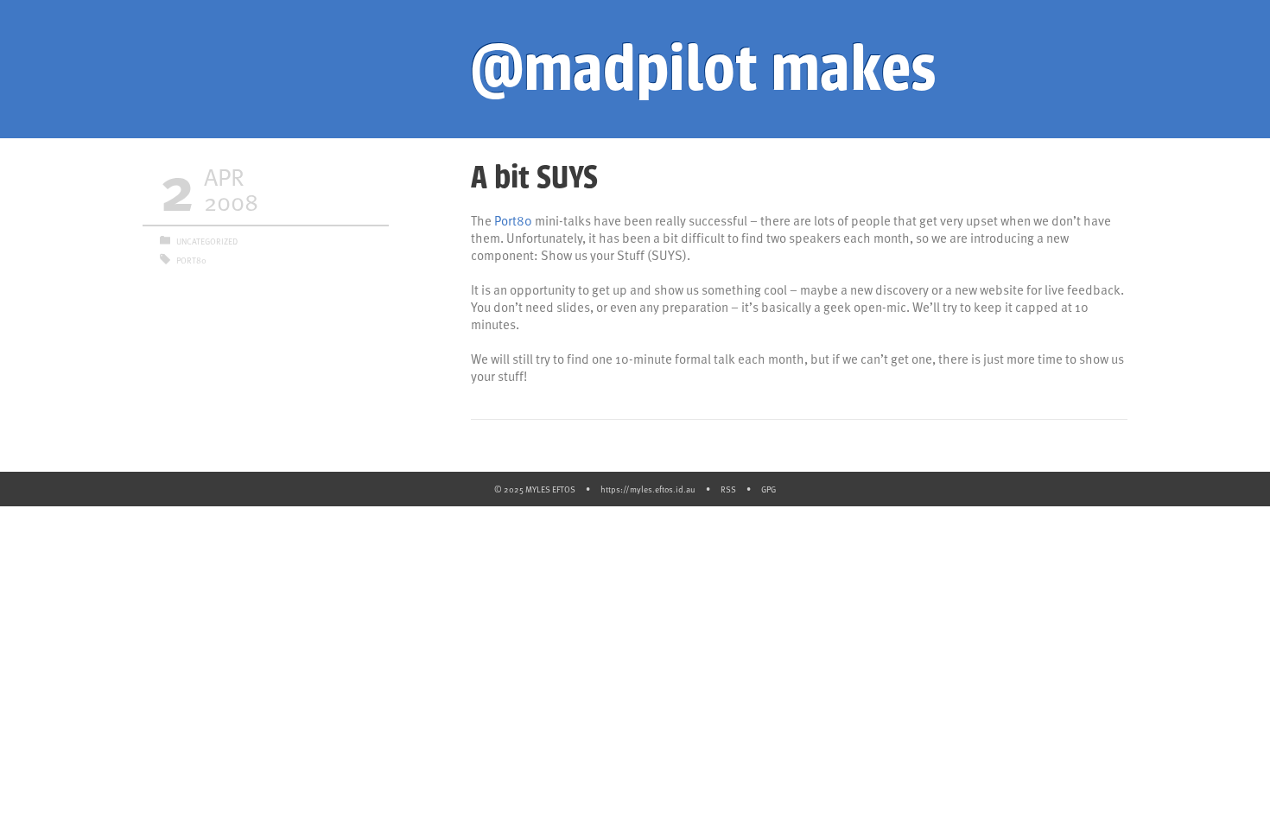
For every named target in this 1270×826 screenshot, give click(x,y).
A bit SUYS (534, 177)
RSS (728, 489)
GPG (768, 489)
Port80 (513, 220)
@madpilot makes (703, 69)
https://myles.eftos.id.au (647, 489)
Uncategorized (207, 241)
